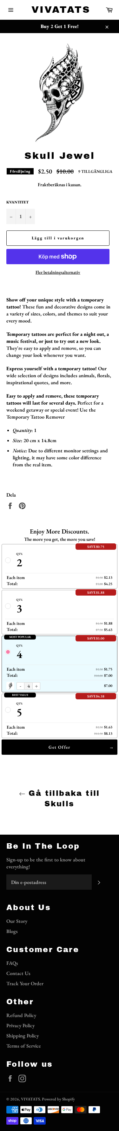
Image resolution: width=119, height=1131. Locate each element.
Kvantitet (17, 202)
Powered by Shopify (58, 1099)
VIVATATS (59, 9)
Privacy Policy (20, 1025)
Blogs (12, 931)
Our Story (16, 921)
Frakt (43, 184)
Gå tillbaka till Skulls (62, 798)
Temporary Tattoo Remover (35, 417)
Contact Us (18, 973)
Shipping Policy (22, 1035)
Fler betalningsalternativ (58, 272)
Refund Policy (21, 1015)
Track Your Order (24, 983)
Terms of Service (23, 1046)
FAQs (12, 963)
